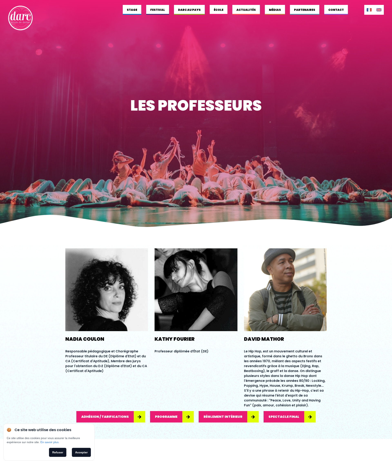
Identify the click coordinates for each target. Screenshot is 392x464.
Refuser (57, 452)
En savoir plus (49, 442)
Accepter (81, 452)
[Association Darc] (20, 18)
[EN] (379, 10)
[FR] (369, 10)
